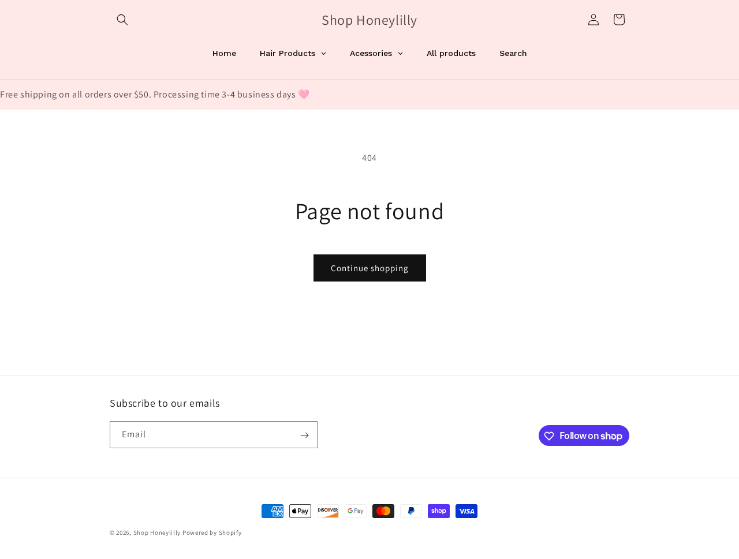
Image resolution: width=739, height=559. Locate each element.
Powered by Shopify (212, 532)
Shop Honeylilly (157, 532)
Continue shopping (370, 267)
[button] (122, 19)
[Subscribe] (304, 435)
